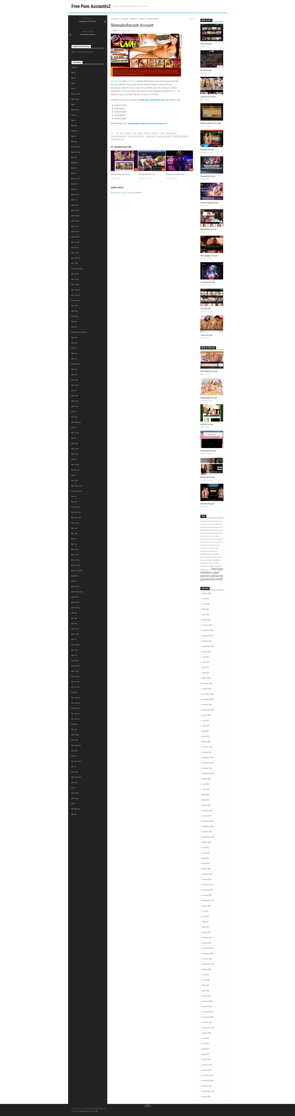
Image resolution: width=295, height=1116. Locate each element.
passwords (155, 133)
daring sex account (218, 542)
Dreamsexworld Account (209, 203)
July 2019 (205, 1038)
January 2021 (206, 943)
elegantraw (217, 560)
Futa (75, 412)
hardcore (133, 81)
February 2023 (207, 810)
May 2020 (205, 985)
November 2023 (207, 763)
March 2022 (206, 869)
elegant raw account (214, 563)
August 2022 (206, 842)
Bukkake (77, 237)
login (122, 133)
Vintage (76, 793)
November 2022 (207, 826)
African (76, 99)
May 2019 (205, 1049)
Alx (97, 1111)
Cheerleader (78, 269)
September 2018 (208, 1091)
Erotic (76, 353)
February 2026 (207, 625)
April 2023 (205, 800)
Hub (75, 496)
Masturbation (78, 571)
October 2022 (207, 832)
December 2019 (207, 1012)
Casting (76, 253)
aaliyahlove (203, 521)
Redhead (77, 666)
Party (75, 623)
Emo (75, 348)
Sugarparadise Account (208, 398)
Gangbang (77, 422)
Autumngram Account (208, 451)
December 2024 (207, 694)
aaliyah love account (216, 524)
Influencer (77, 507)
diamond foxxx (214, 548)
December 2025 (207, 630)
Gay (75, 428)
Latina (76, 533)
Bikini (75, 189)
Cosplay (76, 284)
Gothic (76, 443)
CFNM (76, 263)
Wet (75, 814)
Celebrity (77, 258)
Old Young (77, 608)
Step (75, 729)
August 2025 (206, 652)
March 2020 (206, 996)
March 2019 (206, 1059)
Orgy (75, 613)
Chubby (76, 274)
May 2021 (205, 922)
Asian (75, 131)
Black (75, 200)
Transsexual (153, 19)
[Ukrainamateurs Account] (124, 160)
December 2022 (207, 821)
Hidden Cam (78, 486)
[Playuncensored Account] (179, 160)
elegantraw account (205, 566)
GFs (75, 438)
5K (74, 83)
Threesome (78, 761)
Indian (76, 502)
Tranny (142, 19)
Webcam (77, 809)
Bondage (77, 216)
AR (75, 120)
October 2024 (207, 705)
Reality (76, 661)
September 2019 (208, 1028)
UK (75, 788)
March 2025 (206, 678)
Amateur (77, 110)
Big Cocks (77, 179)
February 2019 (207, 1065)
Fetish (76, 396)
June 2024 (205, 726)
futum (76, 417)
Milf (75, 581)
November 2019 (207, 1017)
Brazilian (76, 221)
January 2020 (206, 1006)
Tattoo (76, 751)
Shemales (115, 81)
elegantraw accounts (205, 569)
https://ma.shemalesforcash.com (154, 100)
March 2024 (206, 742)
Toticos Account (206, 335)
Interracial (77, 518)
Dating (76, 316)
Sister (76, 692)
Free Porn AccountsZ (91, 6)
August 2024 (206, 715)
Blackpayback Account (208, 229)
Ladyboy (124, 19)
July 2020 (205, 975)
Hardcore (77, 470)
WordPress (84, 1111)
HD (75, 475)
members (128, 133)
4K (74, 78)
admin (115, 31)
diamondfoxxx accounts (211, 557)
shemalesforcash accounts (181, 136)
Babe (75, 141)
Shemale (133, 19)
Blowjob (76, 210)
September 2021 (208, 901)
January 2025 (206, 689)
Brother (76, 226)
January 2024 (206, 752)
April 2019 (205, 1054)
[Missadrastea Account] (152, 160)
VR (74, 804)
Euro (75, 359)
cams (174, 91)
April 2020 (205, 991)
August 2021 (206, 906)
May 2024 (205, 731)
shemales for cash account (119, 136)
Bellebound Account (207, 477)
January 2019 (206, 1070)
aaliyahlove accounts (205, 527)
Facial (76, 369)
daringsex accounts (215, 545)
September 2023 (208, 773)
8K (74, 89)
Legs (75, 544)
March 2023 (206, 805)
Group (76, 454)
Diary (75, 322)
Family (76, 380)
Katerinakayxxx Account (209, 371)
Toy (75, 766)
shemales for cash (171, 133)
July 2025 (205, 657)
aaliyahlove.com (217, 521)
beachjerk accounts (210, 536)
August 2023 (206, 779)
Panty (75, 618)
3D (74, 73)
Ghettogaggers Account (209, 256)
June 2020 (205, 980)
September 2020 (208, 964)
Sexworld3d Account (207, 176)
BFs (75, 173)
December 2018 (207, 1075)
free (117, 133)
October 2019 (207, 1022)
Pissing (76, 629)
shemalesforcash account (164, 136)
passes (140, 133)
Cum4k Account (206, 70)
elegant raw (211, 560)
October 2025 (207, 641)
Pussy (76, 655)
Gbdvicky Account (206, 424)
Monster (76, 586)
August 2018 (206, 1097)
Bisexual (76, 194)
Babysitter (77, 147)
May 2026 (205, 609)
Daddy (76, 311)
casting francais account (211, 539)
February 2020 (207, 1001)
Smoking (77, 703)
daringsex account (205, 545)
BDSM (76, 163)
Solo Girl (77, 714)
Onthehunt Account (207, 504)
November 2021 (207, 890)
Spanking (77, 719)
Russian (76, 671)
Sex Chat (77, 682)
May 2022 (205, 858)
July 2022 (205, 848)
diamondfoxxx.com (212, 551)
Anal (75, 115)
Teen (75, 756)
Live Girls (77, 560)
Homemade (78, 491)
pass (134, 133)
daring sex (220, 539)
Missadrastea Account (146, 174)
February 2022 (207, 874)
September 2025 (208, 646)
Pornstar (77, 634)
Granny (76, 449)
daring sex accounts (205, 548)
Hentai (76, 480)
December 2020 (207, 948)
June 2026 (205, 604)
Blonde (76, 205)
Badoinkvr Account (207, 150)
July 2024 (205, 720)
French (76, 406)
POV (75, 639)
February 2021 (207, 938)
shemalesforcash (150, 136)
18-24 (75, 67)
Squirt (76, 724)
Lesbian (76, 549)
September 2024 (208, 710)
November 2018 (207, 1081)
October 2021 (207, 895)
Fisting (76, 401)
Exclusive (77, 364)
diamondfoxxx (203, 551)
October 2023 (207, 768)
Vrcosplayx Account (207, 282)
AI (74, 104)
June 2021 (205, 916)
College (76, 279)
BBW (75, 157)
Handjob (76, 465)
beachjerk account (211, 533)
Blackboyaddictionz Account (210, 123)
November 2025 (207, 636)
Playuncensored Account (175, 174)
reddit (162, 133)
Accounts (115, 19)
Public (76, 650)
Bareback (77, 152)
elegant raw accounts (216, 566)
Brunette (77, 232)
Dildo (75, 327)
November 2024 (207, 699)
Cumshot (77, 300)
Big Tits (76, 184)
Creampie (77, 290)
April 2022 (205, 863)
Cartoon (76, 247)
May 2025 (205, 667)
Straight (76, 735)
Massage (77, 565)
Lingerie (76, 555)
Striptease (77, 745)
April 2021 (205, 927)
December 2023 (207, 758)
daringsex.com (209, 542)
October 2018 (207, 1086)
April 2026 (205, 615)
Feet (75, 390)
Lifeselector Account (208, 97)
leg (75, 539)
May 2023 (205, 795)
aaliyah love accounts (217, 527)
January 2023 (206, 816)
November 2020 (207, 953)
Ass (75, 136)
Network (77, 602)
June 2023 (205, 789)
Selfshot (77, 676)
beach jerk (208, 530)
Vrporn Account (206, 44)
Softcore (77, 708)
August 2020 (206, 969)
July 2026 (205, 599)
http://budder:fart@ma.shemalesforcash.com (147, 123)
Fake (75, 375)
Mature (76, 576)
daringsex (202, 542)
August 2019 (206, 1033)
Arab (75, 126)
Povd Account (205, 309)
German (76, 433)
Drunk (76, 337)
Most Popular (78, 592)
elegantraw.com (204, 563)
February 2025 (207, 683)
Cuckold (76, 295)
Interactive (77, 512)
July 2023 (205, 784)
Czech (76, 306)
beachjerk (202, 530)
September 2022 (208, 837)
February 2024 (207, 747)
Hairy (75, 459)
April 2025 (205, 673)
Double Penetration (80, 332)
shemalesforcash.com (118, 139)
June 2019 (205, 1044)
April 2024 (205, 736)
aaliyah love (209, 521)
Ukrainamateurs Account (120, 174)
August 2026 (206, 593)
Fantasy (76, 385)
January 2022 (206, 879)
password (147, 133)
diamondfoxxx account (206, 554)
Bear (75, 168)
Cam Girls (77, 242)
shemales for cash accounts (136, 136)
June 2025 (205, 662)
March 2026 (206, 620)
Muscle (76, 597)
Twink (76, 782)
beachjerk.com (215, 530)
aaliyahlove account (205, 524)
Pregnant (77, 645)
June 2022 (205, 853)
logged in (124, 192)
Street (76, 740)
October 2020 (207, 959)
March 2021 (206, 932)
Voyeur (76, 798)
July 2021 (205, 911)
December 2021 (207, 885)
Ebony (76, 343)
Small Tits (77, 698)
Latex (75, 528)
